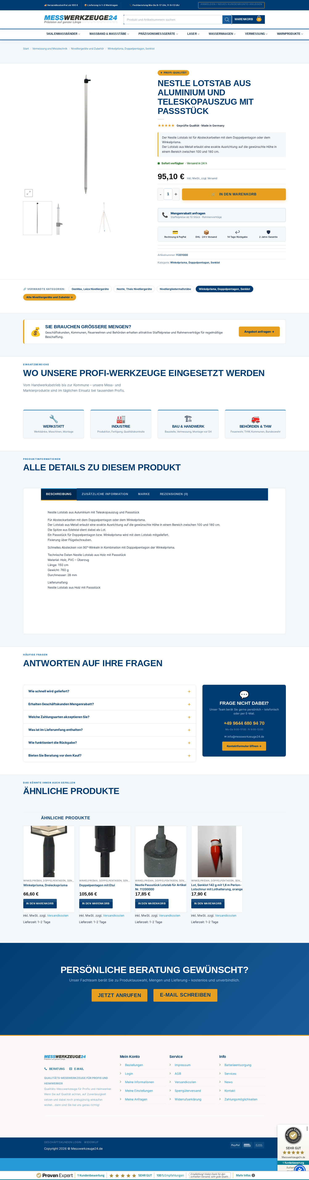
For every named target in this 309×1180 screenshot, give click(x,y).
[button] (231, 5)
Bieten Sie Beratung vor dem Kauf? (54, 755)
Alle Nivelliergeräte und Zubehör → (49, 297)
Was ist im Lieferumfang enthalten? (55, 730)
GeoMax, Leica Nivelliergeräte (90, 289)
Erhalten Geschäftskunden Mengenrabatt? (61, 704)
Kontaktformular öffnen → (244, 746)
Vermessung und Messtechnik (49, 48)
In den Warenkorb (238, 194)
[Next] (143, 134)
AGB (178, 1073)
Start (26, 48)
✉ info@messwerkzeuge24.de (244, 736)
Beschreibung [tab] (59, 494)
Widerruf (91, 1142)
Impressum (183, 1065)
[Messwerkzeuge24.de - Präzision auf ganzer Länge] (80, 19)
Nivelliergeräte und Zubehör (87, 48)
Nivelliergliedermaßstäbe (175, 289)
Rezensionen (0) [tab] (174, 494)
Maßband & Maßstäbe (108, 33)
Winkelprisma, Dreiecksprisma (45, 885)
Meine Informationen (139, 1082)
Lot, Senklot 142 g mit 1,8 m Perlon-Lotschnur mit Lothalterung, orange (217, 887)
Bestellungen (134, 1065)
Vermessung (255, 33)
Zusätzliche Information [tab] (105, 494)
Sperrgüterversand (188, 1090)
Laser (192, 33)
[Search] (227, 19)
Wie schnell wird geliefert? (48, 691)
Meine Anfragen (136, 1099)
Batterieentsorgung (237, 1065)
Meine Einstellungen (139, 1090)
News (228, 1082)
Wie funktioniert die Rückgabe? (52, 743)
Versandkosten (57, 915)
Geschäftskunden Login (62, 1142)
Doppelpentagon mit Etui (97, 885)
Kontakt (229, 1090)
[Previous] (31, 134)
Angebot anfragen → (259, 331)
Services (230, 1073)
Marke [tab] (144, 494)
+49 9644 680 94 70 (244, 723)
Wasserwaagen (221, 33)
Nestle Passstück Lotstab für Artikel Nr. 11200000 (160, 887)
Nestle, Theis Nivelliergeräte (134, 289)
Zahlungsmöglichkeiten (240, 1099)
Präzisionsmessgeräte (157, 33)
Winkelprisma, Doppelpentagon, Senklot (131, 48)
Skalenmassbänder (61, 33)
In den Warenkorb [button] (40, 903)
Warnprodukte (289, 33)
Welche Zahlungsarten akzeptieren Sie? (58, 717)
